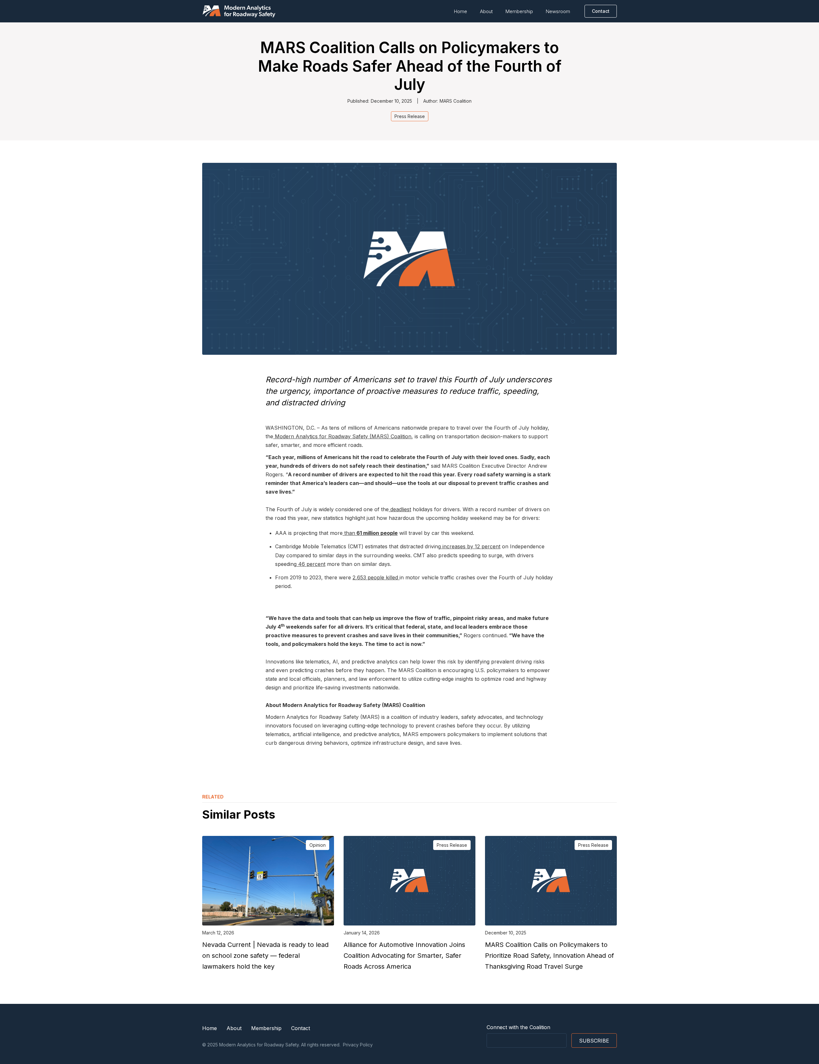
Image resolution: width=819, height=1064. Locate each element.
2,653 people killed (376, 577)
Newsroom (558, 11)
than (370, 533)
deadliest (400, 509)
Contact (300, 1028)
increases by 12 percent (470, 546)
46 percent (311, 564)
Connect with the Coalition (518, 1027)
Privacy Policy (358, 1044)
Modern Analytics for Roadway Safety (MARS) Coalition (342, 436)
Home (460, 11)
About (486, 11)
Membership (519, 11)
